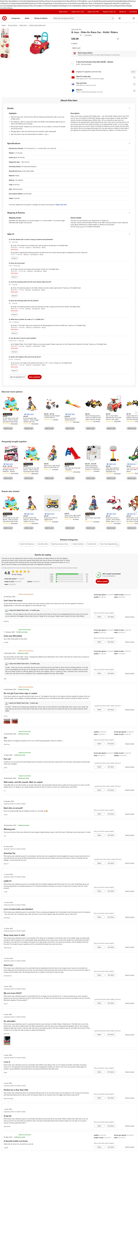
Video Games (78, 3)
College (28, 1)
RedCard (124, 6)
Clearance (26, 6)
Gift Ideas (113, 3)
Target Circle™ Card (77, 12)
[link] (77, 35)
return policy (80, 226)
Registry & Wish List (109, 12)
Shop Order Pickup (90, 6)
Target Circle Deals (69, 6)
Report (44, 247)
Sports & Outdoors (10, 3)
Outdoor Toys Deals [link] (78, 544)
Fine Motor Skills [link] (91, 544)
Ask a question (34, 377)
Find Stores (8, 8)
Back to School (19, 1)
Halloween (34, 1)
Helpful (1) (29, 247)
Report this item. (61, 204)
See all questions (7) (17, 377)
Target (4, 25)
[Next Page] (136, 413)
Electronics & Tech (66, 3)
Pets (18, 3)
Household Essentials (112, 1)
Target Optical (13, 6)
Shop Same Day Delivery (106, 6)
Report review (129, 617)
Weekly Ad (80, 6)
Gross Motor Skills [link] (43, 544)
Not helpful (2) (37, 247)
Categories (15, 18)
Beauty (126, 1)
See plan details (86, 64)
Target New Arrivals (7, 1)
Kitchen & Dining (77, 1)
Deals (20, 6)
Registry (118, 6)
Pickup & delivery (40, 18)
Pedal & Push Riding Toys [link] (27, 544)
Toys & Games (54, 3)
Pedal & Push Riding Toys (37, 25)
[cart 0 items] (134, 18)
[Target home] (4, 18)
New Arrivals (34, 6)
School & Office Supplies (40, 3)
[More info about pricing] (118, 39)
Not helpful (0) (34, 254)
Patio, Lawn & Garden (91, 1)
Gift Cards (120, 3)
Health (22, 3)
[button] (77, 35)
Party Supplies (104, 3)
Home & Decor (66, 1)
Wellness (28, 3)
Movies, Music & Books (91, 3)
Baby (122, 1)
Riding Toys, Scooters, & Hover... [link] (60, 544)
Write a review (102, 581)
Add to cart (76, 48)
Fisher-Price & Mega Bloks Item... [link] (109, 544)
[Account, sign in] (123, 18)
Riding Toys (23, 25)
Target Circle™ (63, 12)
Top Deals (59, 6)
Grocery (102, 1)
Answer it (14, 258)
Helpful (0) (30, 271)
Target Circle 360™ (93, 12)
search (113, 18)
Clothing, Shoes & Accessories (49, 1)
